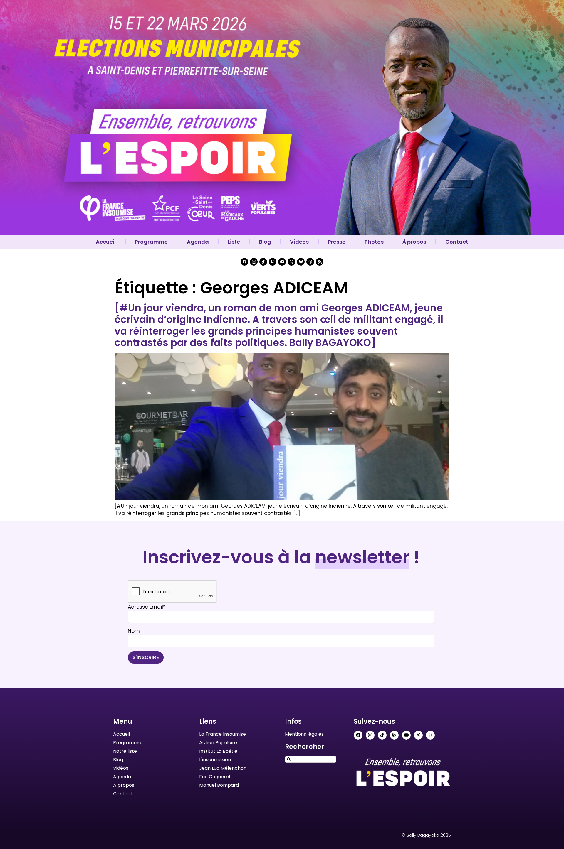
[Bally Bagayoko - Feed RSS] (319, 262)
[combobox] (310, 759)
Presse (336, 241)
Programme (151, 241)
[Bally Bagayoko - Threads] (310, 262)
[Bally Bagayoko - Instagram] (254, 262)
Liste (234, 241)
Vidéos (299, 241)
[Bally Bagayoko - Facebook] (244, 262)
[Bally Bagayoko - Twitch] (272, 262)
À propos (414, 241)
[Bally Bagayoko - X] (291, 262)
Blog (265, 241)
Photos (374, 241)
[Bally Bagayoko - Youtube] (282, 262)
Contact (456, 241)
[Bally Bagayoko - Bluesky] (301, 262)
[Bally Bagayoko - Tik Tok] (263, 262)
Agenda (198, 241)
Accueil (106, 241)
